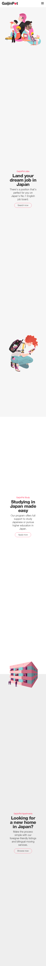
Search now (23, 205)
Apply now (23, 535)
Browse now (23, 851)
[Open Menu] (42, 3)
